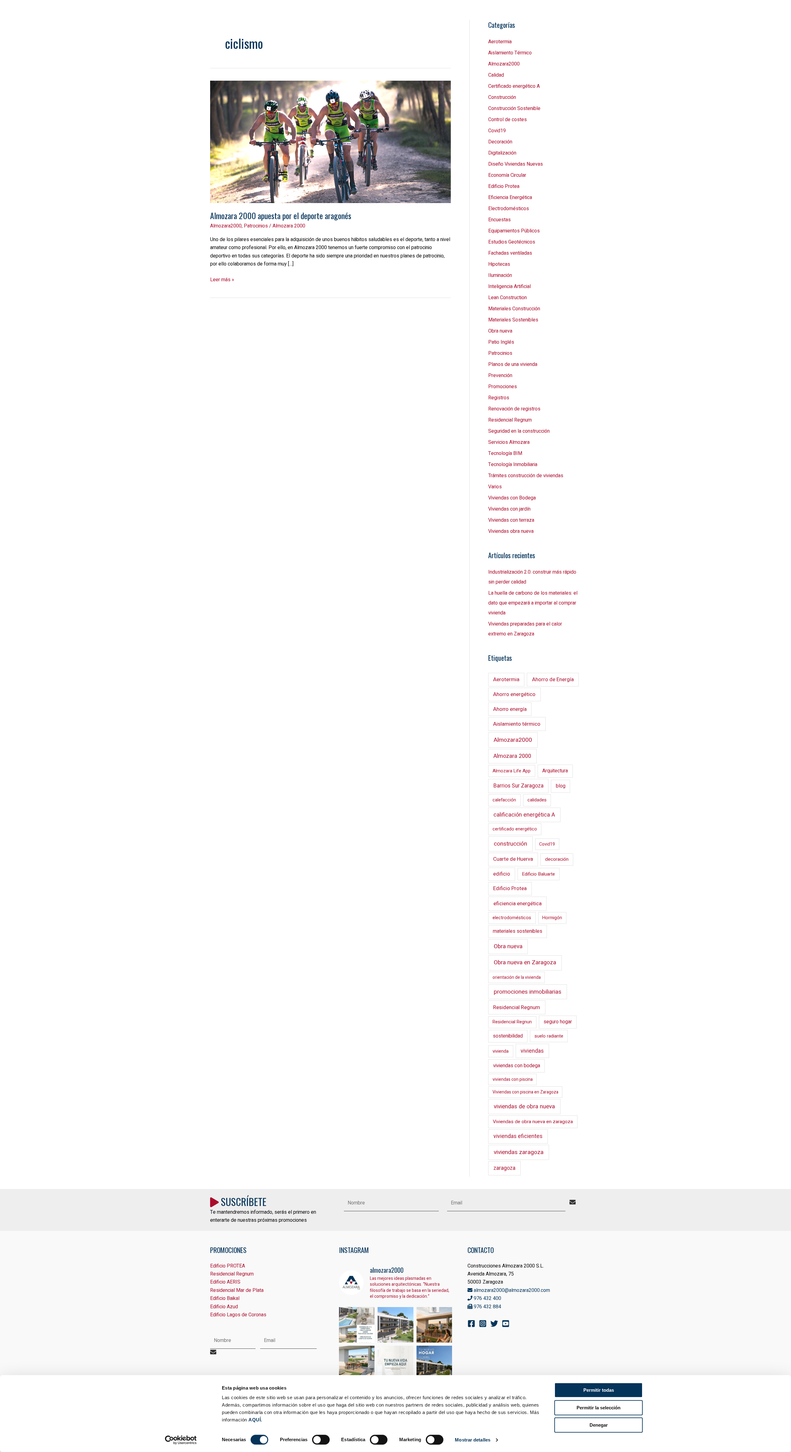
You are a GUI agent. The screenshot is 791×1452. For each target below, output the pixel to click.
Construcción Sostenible (514, 108)
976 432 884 (486, 1306)
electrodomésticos (512, 918)
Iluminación (500, 275)
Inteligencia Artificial (509, 286)
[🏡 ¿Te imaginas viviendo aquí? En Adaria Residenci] (434, 1364)
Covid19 (497, 130)
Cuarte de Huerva (513, 859)
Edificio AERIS (225, 1282)
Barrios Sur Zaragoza (518, 786)
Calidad (496, 75)
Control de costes (507, 119)
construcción (510, 843)
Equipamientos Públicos (514, 231)
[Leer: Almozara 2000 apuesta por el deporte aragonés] (330, 141)
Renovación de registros (514, 409)
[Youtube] (506, 1323)
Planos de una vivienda (512, 364)
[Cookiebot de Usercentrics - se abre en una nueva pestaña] (181, 1440)
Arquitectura (555, 771)
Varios (495, 486)
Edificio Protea (503, 186)
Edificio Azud (224, 1306)
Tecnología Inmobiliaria (512, 464)
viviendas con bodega (516, 1065)
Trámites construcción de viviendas (525, 475)
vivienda (501, 1051)
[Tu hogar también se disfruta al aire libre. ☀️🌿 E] (357, 1364)
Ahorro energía (510, 709)
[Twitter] (494, 1323)
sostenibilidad (508, 1036)
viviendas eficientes (518, 1136)
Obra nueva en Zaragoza (525, 962)
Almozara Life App (512, 770)
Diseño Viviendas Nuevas (515, 164)
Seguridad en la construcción (519, 431)
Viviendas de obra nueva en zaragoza (533, 1121)
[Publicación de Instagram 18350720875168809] (357, 1325)
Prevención (500, 375)
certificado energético (515, 829)
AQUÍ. (255, 1419)
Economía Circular (507, 175)
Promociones (502, 386)
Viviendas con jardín (509, 509)
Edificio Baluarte (538, 874)
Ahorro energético (514, 694)
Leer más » (222, 279)
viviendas (532, 1051)
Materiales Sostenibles (513, 320)
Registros (498, 397)
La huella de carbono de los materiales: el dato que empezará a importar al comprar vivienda (532, 603)
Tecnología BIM (505, 453)
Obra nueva (500, 331)
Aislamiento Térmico (510, 53)
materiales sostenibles (517, 931)
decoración (557, 859)
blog (560, 786)
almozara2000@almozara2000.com (511, 1290)
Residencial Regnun (512, 1022)
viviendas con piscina (513, 1079)
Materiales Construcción (514, 308)
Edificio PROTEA (227, 1266)
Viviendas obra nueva (511, 531)
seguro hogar (558, 1021)
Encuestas (499, 219)
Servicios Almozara (509, 442)
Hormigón (552, 918)
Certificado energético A (514, 86)
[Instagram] (483, 1323)
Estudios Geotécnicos (511, 242)
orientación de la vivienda (517, 977)
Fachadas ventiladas (510, 253)
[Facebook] (471, 1323)
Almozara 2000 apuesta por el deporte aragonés (280, 216)
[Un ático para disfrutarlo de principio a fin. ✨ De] (434, 1325)
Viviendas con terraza (511, 520)
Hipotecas (499, 264)
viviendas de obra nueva (524, 1106)
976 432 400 (486, 1298)
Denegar (599, 1425)
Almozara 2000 (512, 756)
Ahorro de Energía (553, 679)
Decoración (500, 142)
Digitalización (502, 153)
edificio (501, 874)
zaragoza (504, 1168)
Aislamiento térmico (516, 724)
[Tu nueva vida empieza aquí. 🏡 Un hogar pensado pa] (395, 1364)
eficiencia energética (517, 903)
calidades (537, 800)
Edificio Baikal (224, 1298)
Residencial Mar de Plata (237, 1290)
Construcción (502, 97)
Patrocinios (256, 226)
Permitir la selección (598, 1407)
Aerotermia (500, 41)
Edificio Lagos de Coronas (238, 1314)
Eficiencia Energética (510, 197)
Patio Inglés (501, 342)
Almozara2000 (226, 226)
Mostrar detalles (472, 1439)
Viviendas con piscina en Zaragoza (525, 1092)
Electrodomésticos (508, 208)
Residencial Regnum (510, 420)
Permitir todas (598, 1390)
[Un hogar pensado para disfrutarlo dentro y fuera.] (395, 1325)
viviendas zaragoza (519, 1152)
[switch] (321, 1440)
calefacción (504, 800)
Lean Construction (507, 297)
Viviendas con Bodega (512, 498)
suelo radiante (549, 1036)
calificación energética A (524, 815)
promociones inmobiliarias (527, 991)
